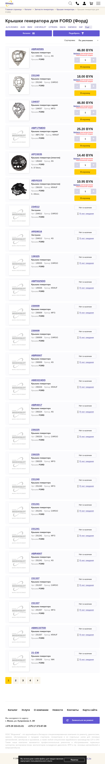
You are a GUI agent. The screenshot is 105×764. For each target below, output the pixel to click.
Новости (57, 710)
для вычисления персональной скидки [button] (83, 54)
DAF (81, 27)
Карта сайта (90, 710)
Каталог (13, 710)
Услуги (26, 710)
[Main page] (9, 3)
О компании (41, 710)
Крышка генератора (41, 52)
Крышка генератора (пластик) (45, 158)
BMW (29, 27)
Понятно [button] (74, 760)
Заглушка (35, 210)
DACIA (62, 27)
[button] (70, 3)
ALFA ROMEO (12, 27)
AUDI (23, 27)
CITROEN (53, 27)
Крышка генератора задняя (44, 105)
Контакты (73, 710)
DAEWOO (72, 27)
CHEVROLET (40, 27)
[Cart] (91, 3)
